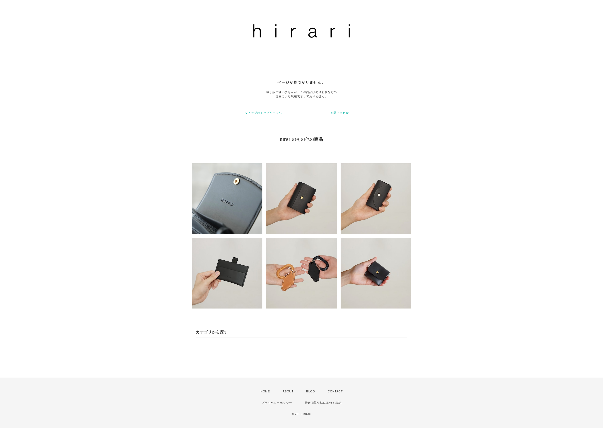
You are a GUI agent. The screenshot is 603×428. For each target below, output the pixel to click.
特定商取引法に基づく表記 (323, 402)
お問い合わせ (339, 113)
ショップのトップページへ (263, 113)
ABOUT (288, 391)
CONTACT (335, 391)
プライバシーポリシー (276, 402)
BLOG (310, 391)
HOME (265, 391)
